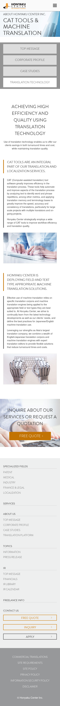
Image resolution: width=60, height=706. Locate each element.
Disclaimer (30, 686)
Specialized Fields (15, 466)
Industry (9, 482)
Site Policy (30, 669)
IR (4, 568)
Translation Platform (18, 535)
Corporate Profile (30, 60)
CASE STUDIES (11, 530)
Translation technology (30, 82)
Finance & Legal (13, 488)
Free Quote (30, 618)
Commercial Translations (30, 657)
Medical (8, 477)
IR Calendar (11, 589)
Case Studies (30, 71)
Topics (7, 546)
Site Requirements (30, 663)
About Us (9, 514)
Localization (12, 493)
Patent (7, 472)
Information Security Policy (30, 680)
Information (11, 552)
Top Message (30, 49)
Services (9, 504)
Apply (30, 637)
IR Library (9, 584)
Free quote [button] (30, 436)
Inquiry (30, 627)
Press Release (12, 557)
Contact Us (11, 611)
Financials (10, 579)
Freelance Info (13, 600)
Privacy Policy (30, 675)
